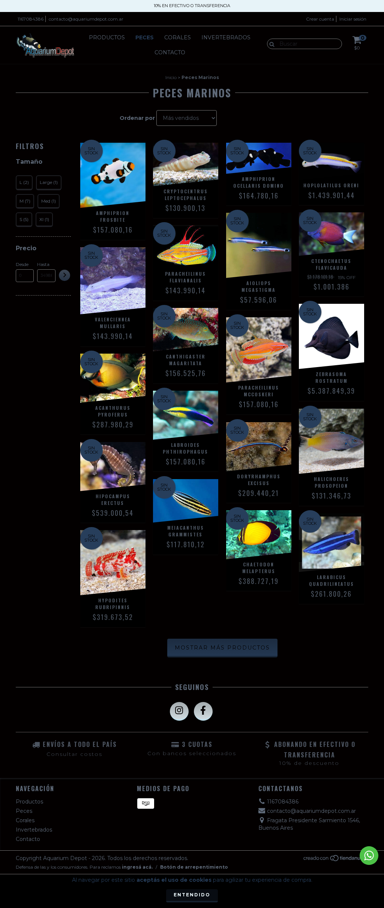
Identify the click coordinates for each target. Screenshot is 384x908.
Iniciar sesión (352, 19)
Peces (144, 37)
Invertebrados (225, 37)
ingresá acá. (137, 867)
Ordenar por (137, 118)
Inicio (171, 77)
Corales (177, 37)
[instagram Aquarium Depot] (179, 711)
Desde (22, 264)
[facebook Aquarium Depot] (203, 711)
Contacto (169, 52)
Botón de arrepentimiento (194, 867)
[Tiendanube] (335, 860)
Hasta (43, 264)
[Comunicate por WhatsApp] (369, 855)
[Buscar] (270, 43)
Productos (107, 37)
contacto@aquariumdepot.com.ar (86, 19)
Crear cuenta (320, 19)
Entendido (192, 895)
